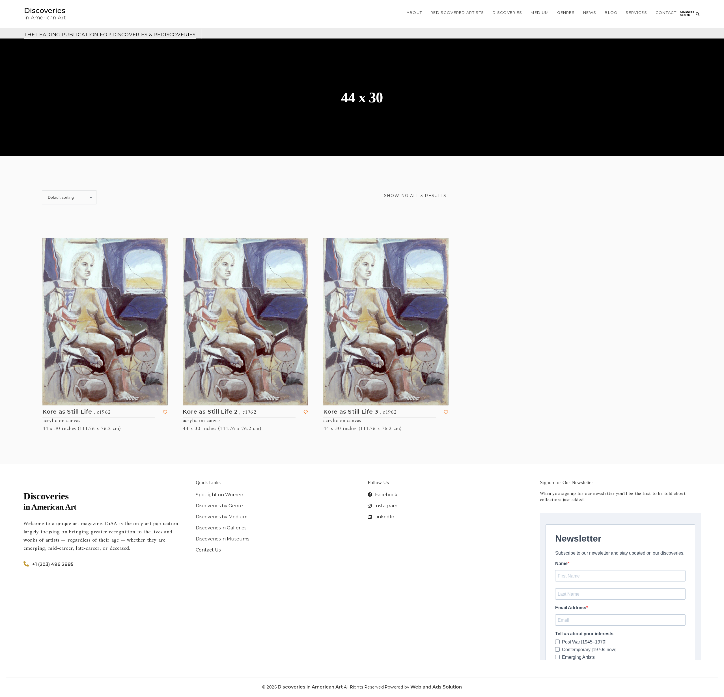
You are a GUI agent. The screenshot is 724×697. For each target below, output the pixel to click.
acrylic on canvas (61, 421)
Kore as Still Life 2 (219, 412)
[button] (165, 412)
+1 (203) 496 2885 (53, 564)
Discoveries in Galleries (221, 528)
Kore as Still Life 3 (360, 412)
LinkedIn (383, 516)
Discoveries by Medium (221, 516)
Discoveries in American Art (311, 687)
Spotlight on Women (219, 494)
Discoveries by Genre (219, 505)
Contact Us (208, 550)
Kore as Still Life (76, 412)
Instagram (385, 505)
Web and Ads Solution (436, 687)
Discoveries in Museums (222, 539)
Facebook (385, 494)
